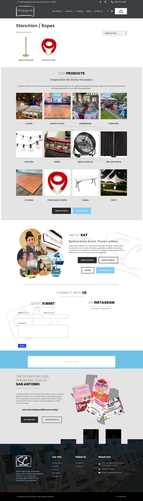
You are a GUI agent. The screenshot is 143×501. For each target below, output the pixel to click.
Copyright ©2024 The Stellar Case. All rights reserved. (35, 496)
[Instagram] (105, 2)
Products (79, 11)
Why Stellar (56, 11)
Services (68, 11)
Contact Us (98, 11)
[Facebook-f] (100, 2)
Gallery (88, 11)
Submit (22, 346)
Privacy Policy (121, 496)
